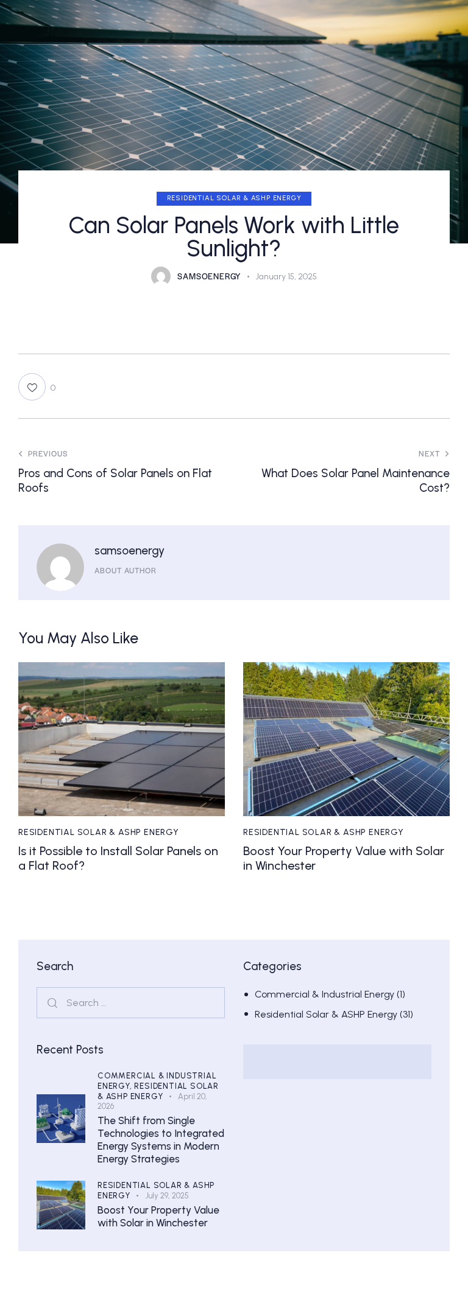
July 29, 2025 (167, 1195)
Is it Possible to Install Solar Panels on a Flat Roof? (118, 858)
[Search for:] (131, 1002)
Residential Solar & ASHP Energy (234, 198)
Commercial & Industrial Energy (324, 994)
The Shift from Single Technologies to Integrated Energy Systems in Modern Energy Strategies (161, 1139)
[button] (36, 386)
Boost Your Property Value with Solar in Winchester (343, 858)
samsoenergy (129, 550)
